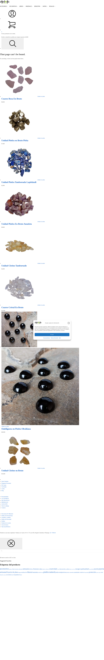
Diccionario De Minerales (7, 513)
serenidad (8, 574)
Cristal (58, 569)
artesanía (26, 569)
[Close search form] (11, 543)
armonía (16, 569)
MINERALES (4, 502)
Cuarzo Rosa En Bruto (11, 99)
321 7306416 (53, 532)
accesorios (4, 569)
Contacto (3, 507)
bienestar (36, 569)
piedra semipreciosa (60, 572)
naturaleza (35, 572)
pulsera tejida (98, 572)
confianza (47, 569)
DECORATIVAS (5, 500)
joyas (92, 569)
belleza (31, 569)
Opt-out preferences (46, 337)
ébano (20, 574)
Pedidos (3, 521)
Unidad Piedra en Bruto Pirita (14, 140)
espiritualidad (84, 569)
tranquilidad (16, 574)
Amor (13, 569)
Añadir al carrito (41, 96)
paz (42, 572)
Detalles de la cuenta (6, 523)
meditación (24, 572)
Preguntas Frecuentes (6, 483)
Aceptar (52, 334)
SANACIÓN (4, 504)
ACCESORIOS (5, 498)
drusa (70, 569)
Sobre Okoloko (4, 481)
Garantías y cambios (6, 517)
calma (40, 569)
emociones (73, 569)
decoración (62, 569)
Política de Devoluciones (7, 515)
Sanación (1, 574)
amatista (10, 569)
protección (92, 572)
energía (77, 569)
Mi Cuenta (3, 485)
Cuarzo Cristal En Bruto (12, 307)
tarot (12, 574)
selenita (4, 574)
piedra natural (49, 572)
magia (19, 572)
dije (66, 569)
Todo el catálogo (5, 506)
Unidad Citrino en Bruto (12, 470)
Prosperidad (86, 572)
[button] (68, 323)
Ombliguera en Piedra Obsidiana (16, 429)
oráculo (40, 572)
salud (102, 572)
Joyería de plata (12, 572)
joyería (96, 569)
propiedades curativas (79, 572)
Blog (2, 490)
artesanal (20, 569)
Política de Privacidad (54, 337)
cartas (43, 569)
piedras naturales (70, 572)
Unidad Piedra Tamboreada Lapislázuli (18, 182)
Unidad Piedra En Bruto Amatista (16, 224)
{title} (60, 337)
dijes (68, 569)
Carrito (3, 488)
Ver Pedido (3, 487)
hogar (90, 569)
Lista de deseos (4, 524)
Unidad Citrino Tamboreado (14, 265)
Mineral (29, 572)
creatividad (53, 569)
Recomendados (4, 496)
